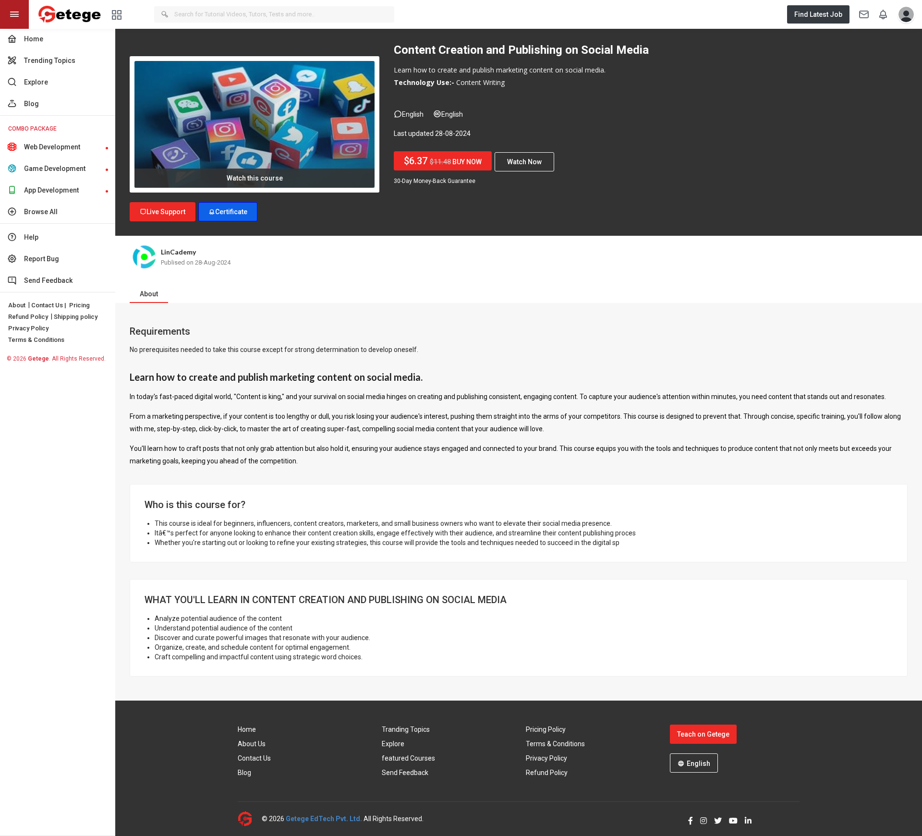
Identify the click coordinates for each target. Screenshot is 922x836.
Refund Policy (28, 316)
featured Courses (408, 758)
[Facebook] (687, 819)
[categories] (116, 14)
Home (247, 729)
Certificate (231, 212)
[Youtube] (730, 819)
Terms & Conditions (36, 339)
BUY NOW (443, 161)
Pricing (79, 305)
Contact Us (254, 758)
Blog (244, 772)
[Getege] (250, 819)
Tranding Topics (406, 729)
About (16, 305)
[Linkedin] (745, 819)
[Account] (904, 14)
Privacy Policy (28, 328)
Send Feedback (405, 772)
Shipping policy (75, 316)
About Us (252, 744)
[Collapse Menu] (14, 14)
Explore (393, 744)
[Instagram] (700, 819)
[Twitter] (714, 819)
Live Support (165, 212)
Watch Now (524, 162)
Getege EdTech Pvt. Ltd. (324, 819)
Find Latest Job (818, 14)
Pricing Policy (546, 729)
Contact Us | (48, 305)
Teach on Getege (703, 734)
